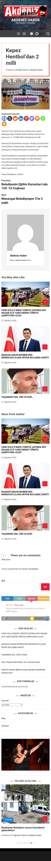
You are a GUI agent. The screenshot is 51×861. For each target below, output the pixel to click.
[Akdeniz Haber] (25, 233)
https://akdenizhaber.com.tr (20, 260)
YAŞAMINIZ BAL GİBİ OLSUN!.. (17, 397)
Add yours (5, 559)
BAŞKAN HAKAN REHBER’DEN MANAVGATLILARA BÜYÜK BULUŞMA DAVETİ (25, 356)
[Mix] (37, 118)
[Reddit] (15, 118)
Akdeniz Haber (25, 20)
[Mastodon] (31, 118)
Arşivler (5, 700)
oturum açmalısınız (30, 569)
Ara (3, 580)
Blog (3, 718)
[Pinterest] (26, 118)
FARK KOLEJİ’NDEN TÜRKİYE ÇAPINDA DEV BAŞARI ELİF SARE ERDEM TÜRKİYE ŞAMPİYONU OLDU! (23, 313)
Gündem (5, 726)
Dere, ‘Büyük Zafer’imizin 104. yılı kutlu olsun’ (20, 662)
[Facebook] (4, 118)
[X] (9, 118)
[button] (6, 816)
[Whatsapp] (42, 118)
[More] (4, 123)
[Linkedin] (20, 118)
